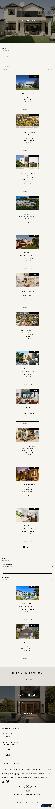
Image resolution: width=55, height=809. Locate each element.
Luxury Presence (36, 794)
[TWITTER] (31, 786)
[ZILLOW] (35, 786)
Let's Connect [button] (27, 713)
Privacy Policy (34, 802)
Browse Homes (27, 679)
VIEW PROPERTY (27, 109)
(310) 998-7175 (6, 738)
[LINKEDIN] (27, 786)
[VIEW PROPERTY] (27, 108)
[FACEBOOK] (19, 786)
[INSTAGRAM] (23, 786)
